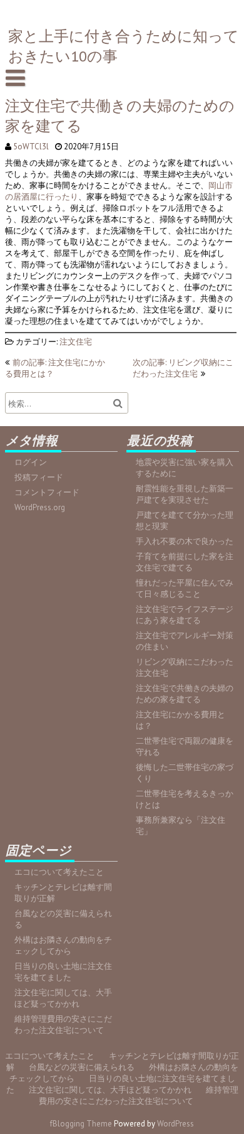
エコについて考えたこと (59, 872)
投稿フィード (38, 477)
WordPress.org (39, 507)
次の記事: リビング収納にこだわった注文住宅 (183, 368)
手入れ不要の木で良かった (184, 541)
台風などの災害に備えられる (82, 1067)
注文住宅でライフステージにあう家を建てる (184, 615)
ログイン (30, 462)
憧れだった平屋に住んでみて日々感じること (184, 588)
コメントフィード (46, 492)
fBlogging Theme (81, 1123)
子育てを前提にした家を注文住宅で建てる (184, 562)
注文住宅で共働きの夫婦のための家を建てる (184, 694)
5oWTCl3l (31, 146)
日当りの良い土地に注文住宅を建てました (63, 972)
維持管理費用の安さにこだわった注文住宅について (63, 1024)
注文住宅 (75, 341)
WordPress (175, 1123)
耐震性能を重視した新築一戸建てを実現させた (184, 494)
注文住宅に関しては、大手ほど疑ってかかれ (63, 998)
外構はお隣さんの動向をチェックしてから (63, 945)
